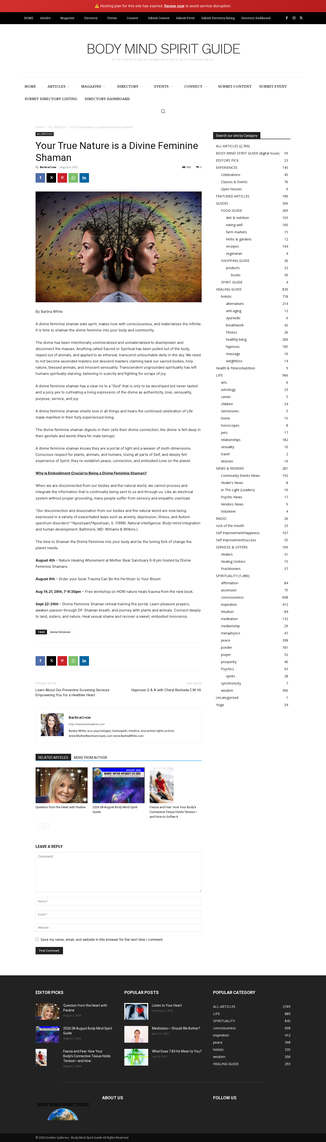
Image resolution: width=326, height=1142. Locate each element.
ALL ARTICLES (57, 127)
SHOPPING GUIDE (235, 260)
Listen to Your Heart (167, 1005)
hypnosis (233, 346)
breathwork (235, 325)
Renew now (174, 6)
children (227, 404)
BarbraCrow (48, 167)
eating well (234, 225)
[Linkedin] (84, 178)
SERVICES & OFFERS (232, 547)
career (226, 396)
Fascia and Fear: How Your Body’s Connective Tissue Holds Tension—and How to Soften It (174, 811)
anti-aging (233, 310)
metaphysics (230, 633)
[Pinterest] (62, 178)
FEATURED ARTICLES (232, 196)
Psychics (227, 669)
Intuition (227, 611)
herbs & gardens (239, 239)
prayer (226, 654)
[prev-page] (39, 826)
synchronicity (231, 683)
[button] (163, 111)
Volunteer (228, 511)
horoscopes (230, 425)
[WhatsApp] (73, 178)
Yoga (220, 704)
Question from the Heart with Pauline (60, 807)
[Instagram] (294, 18)
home (225, 418)
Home (40, 127)
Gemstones (230, 411)
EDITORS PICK (227, 160)
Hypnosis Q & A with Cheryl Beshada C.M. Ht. (166, 690)
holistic (226, 296)
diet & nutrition (237, 217)
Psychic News (231, 497)
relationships (231, 439)
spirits (230, 676)
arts (224, 382)
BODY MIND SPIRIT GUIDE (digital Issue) (247, 153)
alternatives (235, 303)
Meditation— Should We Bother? (176, 1028)
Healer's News (232, 482)
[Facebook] (287, 18)
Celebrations (230, 174)
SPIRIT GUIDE (231, 282)
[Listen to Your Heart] (136, 1011)
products (233, 268)
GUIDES (222, 203)
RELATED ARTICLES (53, 758)
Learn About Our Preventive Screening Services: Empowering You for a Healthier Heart (73, 692)
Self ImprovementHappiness (238, 533)
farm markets (236, 232)
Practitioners (231, 568)
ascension (229, 590)
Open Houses (231, 189)
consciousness (232, 597)
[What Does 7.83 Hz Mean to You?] (136, 1057)
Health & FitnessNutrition (235, 368)
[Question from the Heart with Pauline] (62, 785)
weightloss (234, 361)
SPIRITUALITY (227, 576)
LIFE (219, 375)
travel (225, 454)
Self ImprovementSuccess (236, 540)
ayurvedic (233, 318)
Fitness (231, 332)
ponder (226, 647)
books (236, 275)
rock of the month (230, 525)
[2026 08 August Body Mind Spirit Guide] (119, 785)
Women (227, 461)
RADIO (221, 518)
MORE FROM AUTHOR (90, 758)
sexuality (227, 447)
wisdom (227, 690)
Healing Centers (233, 561)
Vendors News (232, 504)
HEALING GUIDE (229, 289)
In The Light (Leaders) (238, 490)
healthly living (236, 339)
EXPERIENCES (226, 167)
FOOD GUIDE (231, 210)
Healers (227, 554)
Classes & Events (234, 182)
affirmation (229, 583)
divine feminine (60, 632)
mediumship (230, 626)
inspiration (229, 604)
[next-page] (46, 826)
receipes (232, 246)
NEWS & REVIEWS (230, 468)
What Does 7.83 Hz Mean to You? (177, 1051)
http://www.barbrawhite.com (87, 724)
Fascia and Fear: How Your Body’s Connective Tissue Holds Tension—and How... (86, 1056)
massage (233, 353)
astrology (228, 389)
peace (225, 640)
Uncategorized (227, 697)
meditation (229, 618)
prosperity (229, 661)
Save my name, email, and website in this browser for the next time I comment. (102, 939)
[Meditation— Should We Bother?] (136, 1034)
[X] (301, 18)
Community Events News (240, 475)
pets (224, 432)
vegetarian (234, 253)
